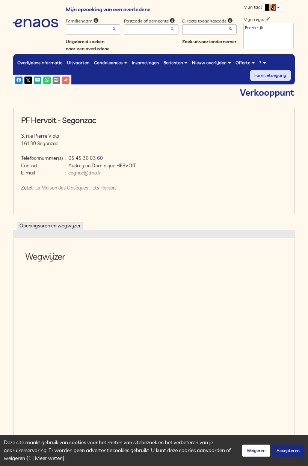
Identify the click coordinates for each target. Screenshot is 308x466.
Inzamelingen (145, 62)
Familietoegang (270, 75)
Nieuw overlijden (209, 62)
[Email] (37, 80)
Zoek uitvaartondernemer (209, 41)
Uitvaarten (78, 62)
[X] (28, 80)
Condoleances (108, 62)
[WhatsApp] (47, 80)
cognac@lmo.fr (84, 173)
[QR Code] (56, 80)
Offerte (243, 62)
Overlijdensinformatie (39, 62)
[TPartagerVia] (65, 80)
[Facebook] (19, 80)
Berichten (173, 62)
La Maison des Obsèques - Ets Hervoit (75, 188)
